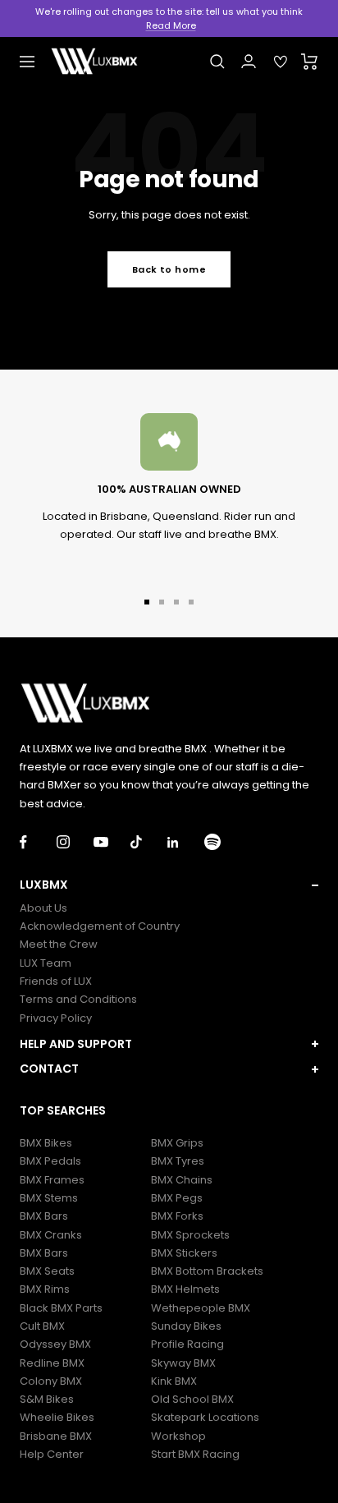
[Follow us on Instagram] (75, 842)
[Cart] (309, 61)
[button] (169, 885)
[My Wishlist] (280, 61)
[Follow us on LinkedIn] (185, 842)
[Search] (217, 61)
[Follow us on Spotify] (222, 842)
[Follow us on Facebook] (38, 842)
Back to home (169, 269)
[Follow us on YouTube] (112, 842)
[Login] (248, 61)
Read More (171, 25)
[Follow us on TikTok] (148, 842)
